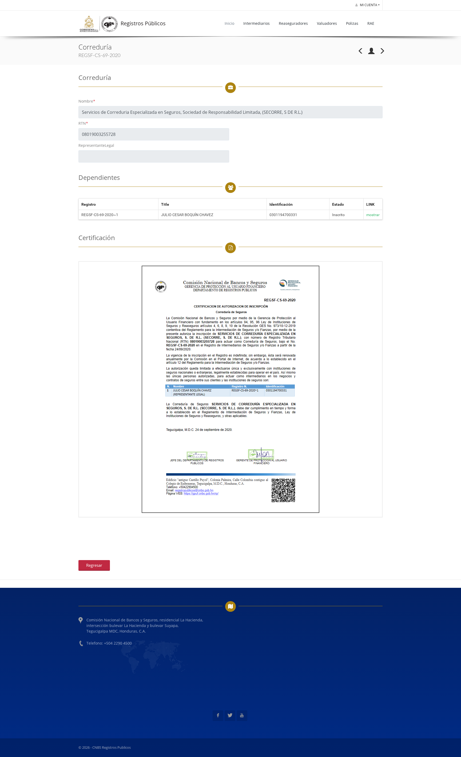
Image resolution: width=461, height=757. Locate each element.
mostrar (373, 215)
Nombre (86, 101)
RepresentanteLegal (96, 145)
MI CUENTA (368, 5)
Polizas (352, 23)
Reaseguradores (293, 23)
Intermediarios (256, 23)
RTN (83, 123)
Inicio (229, 23)
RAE (370, 23)
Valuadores (327, 23)
